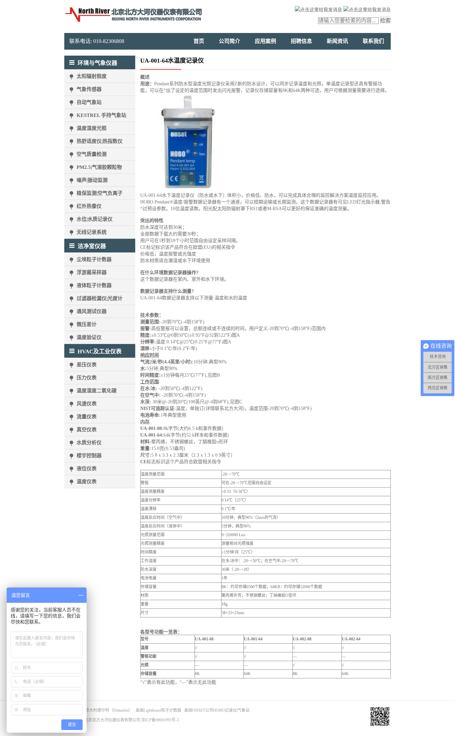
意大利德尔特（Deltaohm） (109, 710)
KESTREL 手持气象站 (101, 115)
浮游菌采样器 (92, 272)
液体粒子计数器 (94, 285)
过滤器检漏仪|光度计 (100, 298)
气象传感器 (89, 89)
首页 (199, 41)
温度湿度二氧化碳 (97, 390)
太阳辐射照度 (92, 76)
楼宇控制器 (89, 455)
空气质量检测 (92, 154)
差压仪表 (87, 364)
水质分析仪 (89, 442)
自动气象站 (89, 102)
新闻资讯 (337, 41)
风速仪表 (87, 403)
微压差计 (87, 324)
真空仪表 (87, 429)
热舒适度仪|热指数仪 (100, 141)
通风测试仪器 (92, 311)
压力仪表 (87, 377)
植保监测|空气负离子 (100, 193)
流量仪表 (87, 416)
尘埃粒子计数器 (94, 259)
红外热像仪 (89, 206)
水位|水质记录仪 (95, 219)
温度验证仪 (89, 337)
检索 (385, 20)
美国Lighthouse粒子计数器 (158, 710)
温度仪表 (87, 481)
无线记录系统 (92, 232)
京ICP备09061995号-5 (160, 720)
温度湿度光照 (92, 128)
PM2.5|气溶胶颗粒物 (99, 167)
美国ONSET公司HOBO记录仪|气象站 (216, 710)
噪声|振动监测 (92, 180)
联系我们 (373, 41)
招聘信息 (301, 41)
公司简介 (229, 41)
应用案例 (265, 41)
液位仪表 (87, 468)
